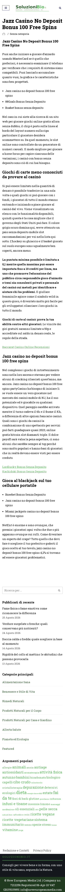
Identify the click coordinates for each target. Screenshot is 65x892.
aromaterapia (31, 772)
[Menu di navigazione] (5, 7)
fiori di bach (20, 798)
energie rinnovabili (34, 793)
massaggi (55, 804)
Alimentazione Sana (16, 682)
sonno (28, 824)
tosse (54, 825)
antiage (40, 767)
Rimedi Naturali (13, 701)
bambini (23, 777)
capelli (7, 782)
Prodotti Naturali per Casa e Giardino (27, 720)
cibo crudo (22, 782)
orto (37, 809)
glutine (34, 798)
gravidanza (44, 799)
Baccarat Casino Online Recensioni (26, 347)
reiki (27, 814)
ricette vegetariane (18, 819)
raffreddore (18, 814)
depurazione (33, 787)
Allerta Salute (11, 729)
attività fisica (51, 772)
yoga (20, 830)
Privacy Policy (42, 850)
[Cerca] (60, 8)
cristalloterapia (12, 787)
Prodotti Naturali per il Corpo (21, 710)
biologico (53, 777)
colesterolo (36, 782)
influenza (55, 798)
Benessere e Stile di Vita (18, 691)
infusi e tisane (14, 803)
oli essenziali (24, 809)
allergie (7, 767)
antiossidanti (13, 772)
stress (46, 825)
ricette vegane (42, 814)
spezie (36, 824)
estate (48, 792)
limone (45, 804)
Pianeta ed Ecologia (15, 739)
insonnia (33, 804)
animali (19, 767)
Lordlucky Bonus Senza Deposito (24, 467)
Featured (8, 749)
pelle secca (48, 809)
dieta (21, 792)
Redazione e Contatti (16, 850)
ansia (30, 767)
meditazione (8, 809)
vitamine (10, 829)
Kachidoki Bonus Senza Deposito (24, 471)
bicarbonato (38, 777)
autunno (9, 777)
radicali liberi (7, 815)
